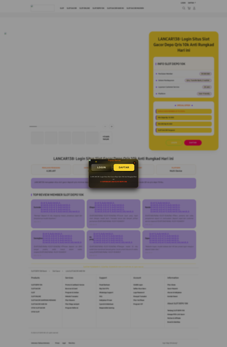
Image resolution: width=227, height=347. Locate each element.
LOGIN (101, 167)
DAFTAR (124, 167)
